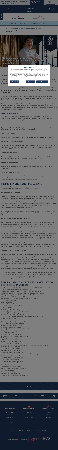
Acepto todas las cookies (42, 81)
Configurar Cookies (15, 81)
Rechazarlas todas (30, 81)
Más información (37, 78)
